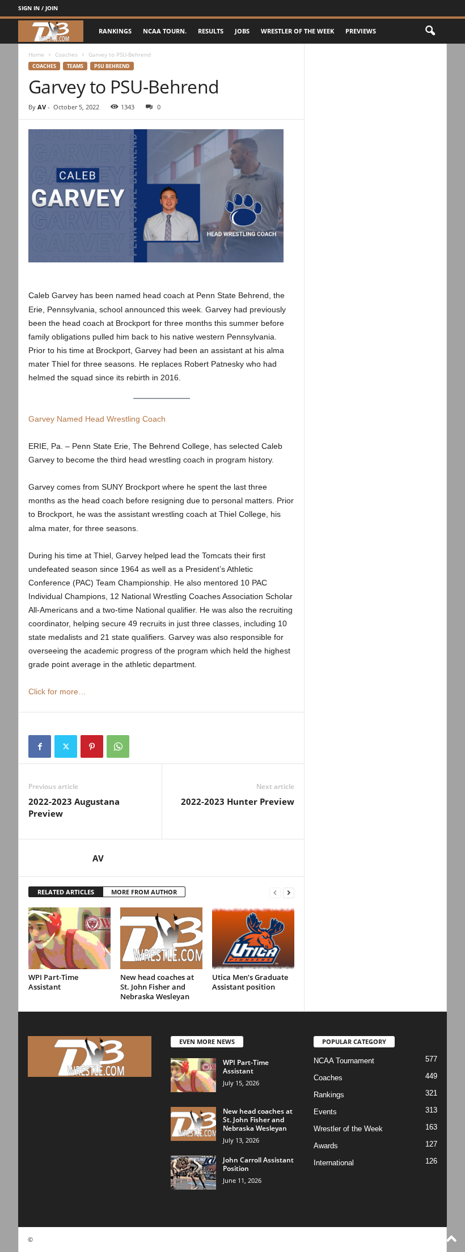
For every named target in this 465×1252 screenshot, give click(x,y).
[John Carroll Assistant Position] (193, 1173)
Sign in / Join (38, 8)
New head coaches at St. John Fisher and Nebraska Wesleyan (157, 986)
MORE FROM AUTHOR (144, 892)
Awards (326, 1145)
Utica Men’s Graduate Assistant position (250, 982)
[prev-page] (275, 892)
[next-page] (288, 892)
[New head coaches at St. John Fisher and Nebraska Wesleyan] (161, 938)
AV (41, 107)
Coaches (66, 54)
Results (210, 31)
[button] (429, 31)
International (334, 1162)
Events (325, 1111)
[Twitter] (65, 746)
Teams (75, 66)
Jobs (242, 31)
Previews (360, 31)
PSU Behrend (112, 66)
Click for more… (57, 691)
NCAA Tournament (344, 1060)
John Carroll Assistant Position (258, 1164)
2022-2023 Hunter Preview (237, 801)
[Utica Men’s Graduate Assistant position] (253, 938)
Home (36, 54)
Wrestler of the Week (297, 31)
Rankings (115, 31)
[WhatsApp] (118, 746)
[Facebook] (39, 746)
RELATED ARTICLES (65, 892)
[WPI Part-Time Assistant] (69, 938)
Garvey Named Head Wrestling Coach (97, 418)
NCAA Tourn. (165, 31)
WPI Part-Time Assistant (53, 982)
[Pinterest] (92, 746)
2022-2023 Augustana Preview (74, 807)
